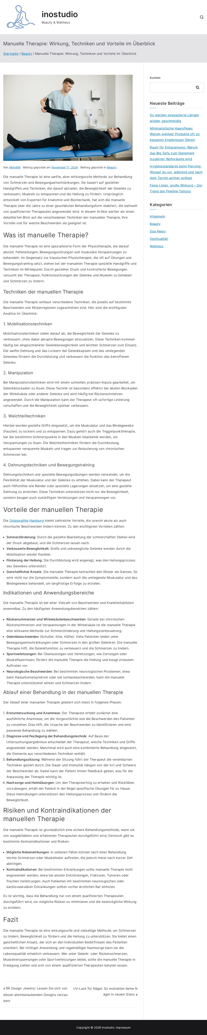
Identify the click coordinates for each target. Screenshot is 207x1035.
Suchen (155, 77)
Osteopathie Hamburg (27, 521)
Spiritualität (159, 239)
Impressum (123, 1027)
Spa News (157, 231)
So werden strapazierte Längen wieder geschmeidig (174, 118)
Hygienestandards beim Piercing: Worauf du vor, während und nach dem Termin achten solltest (176, 172)
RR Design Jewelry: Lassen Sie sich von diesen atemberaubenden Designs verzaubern (35, 994)
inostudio (60, 14)
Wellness (156, 246)
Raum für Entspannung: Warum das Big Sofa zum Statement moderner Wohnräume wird (173, 153)
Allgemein (157, 216)
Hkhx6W (15, 167)
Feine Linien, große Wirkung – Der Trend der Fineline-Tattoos (176, 188)
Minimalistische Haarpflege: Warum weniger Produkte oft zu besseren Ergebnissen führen (175, 134)
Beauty (112, 167)
